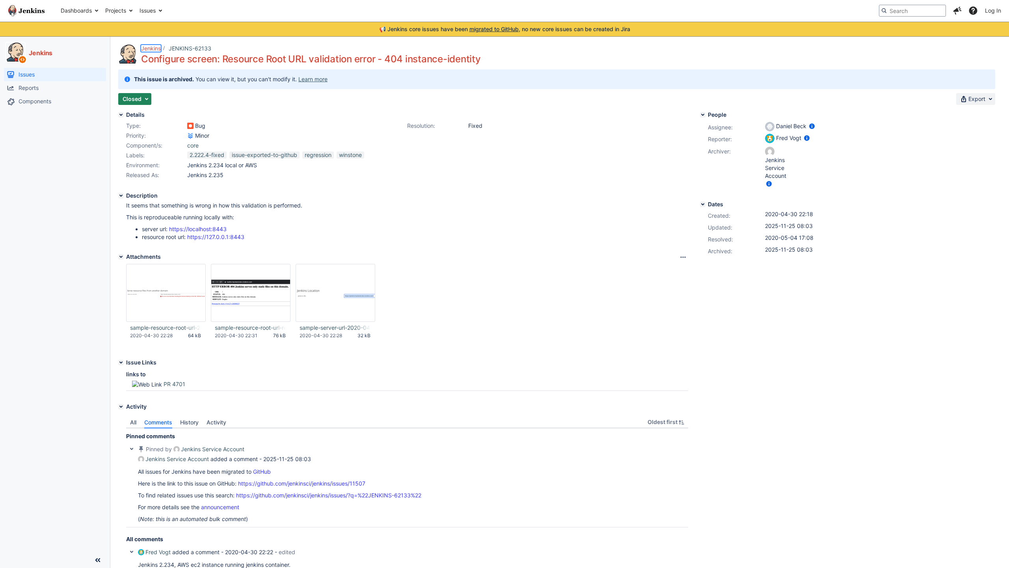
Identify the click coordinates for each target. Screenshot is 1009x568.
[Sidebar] (97, 560)
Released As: (142, 175)
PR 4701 (174, 384)
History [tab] (189, 422)
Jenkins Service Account (212, 449)
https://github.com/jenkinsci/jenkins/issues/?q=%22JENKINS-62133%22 (328, 495)
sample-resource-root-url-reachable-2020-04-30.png (250, 327)
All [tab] (133, 422)
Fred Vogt (158, 552)
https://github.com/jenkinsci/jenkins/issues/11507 (301, 483)
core (193, 145)
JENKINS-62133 (190, 48)
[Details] (121, 115)
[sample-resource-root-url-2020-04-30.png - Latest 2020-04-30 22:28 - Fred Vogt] (166, 293)
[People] (703, 115)
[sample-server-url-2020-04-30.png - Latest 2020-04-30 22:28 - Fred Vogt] (335, 293)
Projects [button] (115, 10)
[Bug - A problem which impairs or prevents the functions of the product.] (190, 126)
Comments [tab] (158, 422)
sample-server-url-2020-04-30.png (335, 327)
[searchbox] (912, 10)
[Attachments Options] (683, 257)
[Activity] (121, 406)
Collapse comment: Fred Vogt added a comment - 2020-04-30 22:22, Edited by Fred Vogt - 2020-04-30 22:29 (131, 552)
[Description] (121, 195)
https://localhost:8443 (198, 229)
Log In (993, 10)
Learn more (313, 79)
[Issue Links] (121, 362)
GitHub (262, 471)
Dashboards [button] (76, 10)
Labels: (135, 155)
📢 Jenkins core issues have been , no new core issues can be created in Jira (504, 29)
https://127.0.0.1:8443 (215, 237)
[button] (957, 10)
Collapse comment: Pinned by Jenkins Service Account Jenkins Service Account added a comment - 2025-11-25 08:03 (131, 449)
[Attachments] (121, 257)
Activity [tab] (216, 422)
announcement (220, 507)
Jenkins (151, 48)
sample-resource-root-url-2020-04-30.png (165, 327)
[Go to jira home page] (26, 11)
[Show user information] (812, 126)
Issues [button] (148, 10)
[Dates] (703, 204)
